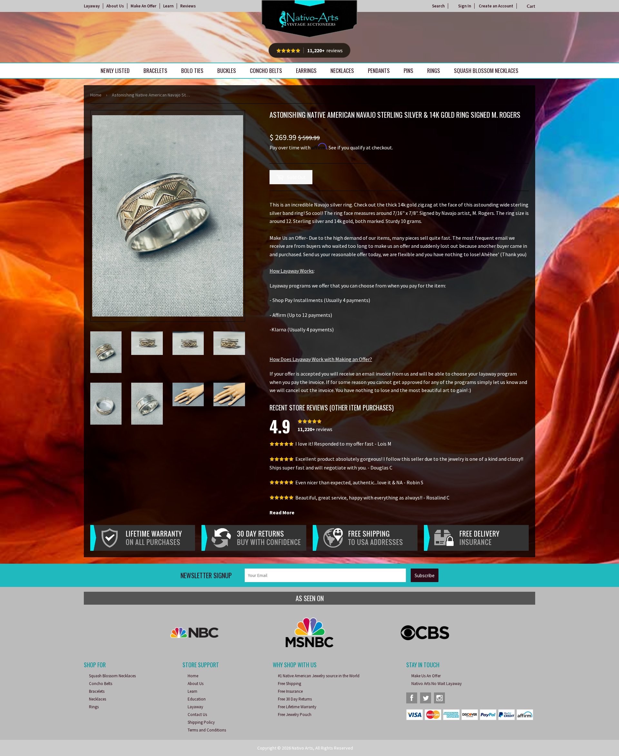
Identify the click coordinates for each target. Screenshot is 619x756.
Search (438, 6)
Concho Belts (266, 70)
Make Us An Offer (426, 676)
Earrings (306, 70)
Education (197, 699)
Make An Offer (143, 6)
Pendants (379, 70)
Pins (408, 70)
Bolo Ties (192, 70)
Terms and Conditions (207, 730)
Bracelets (155, 70)
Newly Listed (115, 70)
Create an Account (496, 6)
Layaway (92, 6)
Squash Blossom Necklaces (486, 70)
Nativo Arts (302, 748)
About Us (115, 6)
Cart (531, 6)
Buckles (226, 70)
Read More (282, 512)
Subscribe (425, 575)
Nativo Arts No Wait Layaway (436, 683)
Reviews (188, 6)
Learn (168, 6)
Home (96, 95)
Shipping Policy (201, 722)
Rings (433, 70)
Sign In (464, 6)
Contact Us (197, 714)
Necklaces (342, 70)
